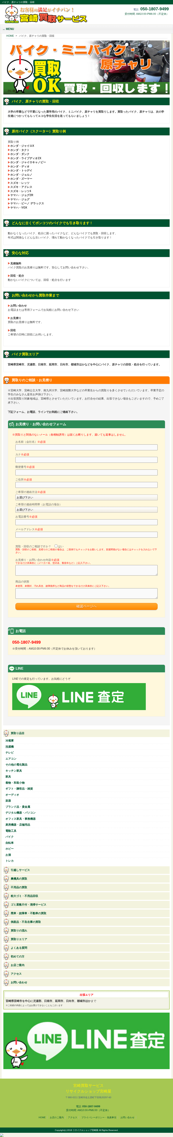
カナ (22, 454)
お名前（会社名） (30, 441)
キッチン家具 (13, 770)
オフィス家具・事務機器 (20, 818)
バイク (9, 836)
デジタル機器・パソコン (20, 812)
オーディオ (12, 794)
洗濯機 (9, 746)
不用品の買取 (19, 887)
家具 (8, 776)
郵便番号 (25, 466)
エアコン (10, 758)
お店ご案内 (17, 965)
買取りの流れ (19, 930)
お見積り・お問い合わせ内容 (53, 561)
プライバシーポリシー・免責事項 (98, 1117)
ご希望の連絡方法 (30, 492)
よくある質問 (19, 947)
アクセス (16, 973)
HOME (42, 1117)
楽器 (8, 800)
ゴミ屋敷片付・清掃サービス (28, 904)
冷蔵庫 (9, 740)
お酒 (8, 854)
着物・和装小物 (15, 782)
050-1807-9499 (154, 9)
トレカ (9, 860)
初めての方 (17, 956)
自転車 (9, 842)
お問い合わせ (19, 982)
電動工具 (10, 830)
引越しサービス (20, 870)
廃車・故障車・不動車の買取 (28, 913)
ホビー (9, 848)
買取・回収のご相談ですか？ (86, 549)
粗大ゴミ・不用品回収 (24, 895)
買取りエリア (19, 939)
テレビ (9, 752)
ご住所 (23, 479)
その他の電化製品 (16, 764)
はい (61, 546)
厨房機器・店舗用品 (17, 824)
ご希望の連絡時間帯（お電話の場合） (38, 504)
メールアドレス (29, 529)
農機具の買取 (19, 878)
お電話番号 (26, 516)
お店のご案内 (57, 1117)
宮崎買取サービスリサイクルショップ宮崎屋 (88, 1091)
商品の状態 (63, 583)
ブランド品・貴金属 (17, 806)
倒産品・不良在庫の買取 (26, 921)
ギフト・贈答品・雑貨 (19, 788)
